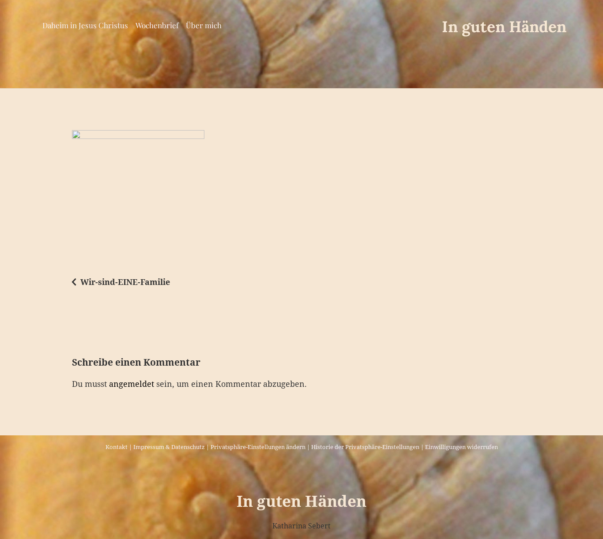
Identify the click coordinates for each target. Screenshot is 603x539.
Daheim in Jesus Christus (85, 25)
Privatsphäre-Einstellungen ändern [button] (258, 447)
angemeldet (131, 383)
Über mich (204, 25)
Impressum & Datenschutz (169, 447)
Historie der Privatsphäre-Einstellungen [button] (365, 447)
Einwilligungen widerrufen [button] (461, 447)
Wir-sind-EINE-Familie (125, 282)
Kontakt (117, 447)
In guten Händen (504, 27)
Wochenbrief (157, 25)
